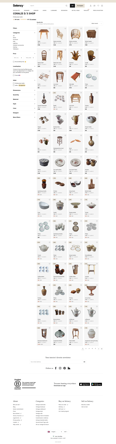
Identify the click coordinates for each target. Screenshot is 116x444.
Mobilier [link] (36, 10)
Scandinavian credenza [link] (42, 418)
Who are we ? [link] (16, 404)
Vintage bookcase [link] (40, 407)
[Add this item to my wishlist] (49, 29)
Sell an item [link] (84, 407)
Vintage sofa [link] (39, 413)
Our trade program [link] (64, 411)
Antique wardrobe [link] (40, 404)
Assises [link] (44, 10)
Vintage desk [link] (39, 411)
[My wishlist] (98, 6)
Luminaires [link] (54, 10)
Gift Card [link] (62, 409)
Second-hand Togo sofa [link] (42, 422)
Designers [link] (26, 10)
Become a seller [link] (85, 404)
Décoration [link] (64, 10)
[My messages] (94, 6)
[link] (18, 5)
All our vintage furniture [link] (42, 424)
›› (101, 348)
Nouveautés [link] (16, 10)
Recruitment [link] (17, 413)
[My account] (91, 6)
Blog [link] (14, 407)
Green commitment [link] (18, 409)
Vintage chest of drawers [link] (42, 415)
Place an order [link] (63, 404)
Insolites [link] (86, 10)
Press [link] (14, 411)
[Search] (67, 5)
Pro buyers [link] (80, 5)
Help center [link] (17, 424)
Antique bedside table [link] (42, 420)
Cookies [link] (16, 422)
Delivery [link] (62, 407)
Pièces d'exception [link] (98, 10)
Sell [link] (72, 5)
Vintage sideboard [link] (41, 409)
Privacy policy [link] (17, 420)
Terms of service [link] (18, 415)
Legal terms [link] (17, 418)
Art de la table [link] (76, 10)
